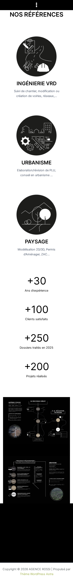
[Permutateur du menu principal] (36, 5)
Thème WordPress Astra (36, 574)
